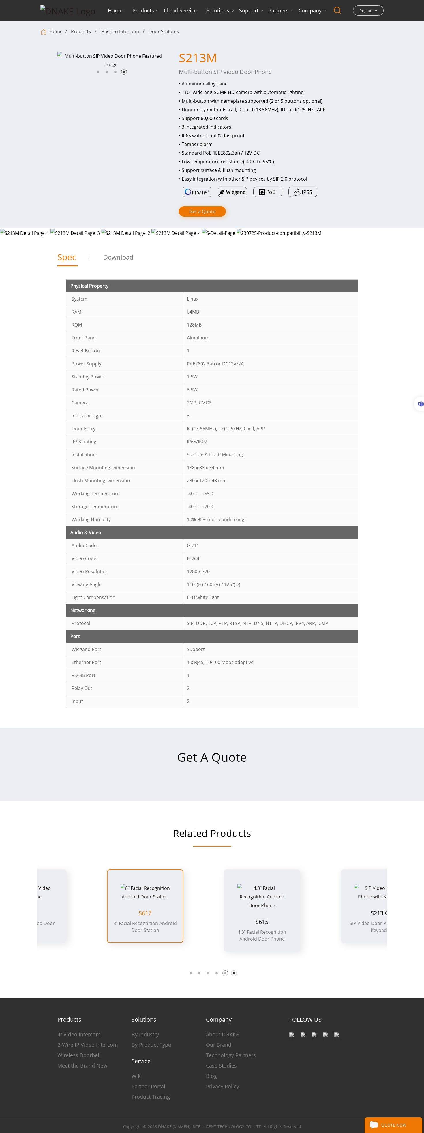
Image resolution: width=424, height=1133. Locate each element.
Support (248, 10)
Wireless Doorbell (79, 1055)
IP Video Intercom (119, 31)
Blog (211, 1075)
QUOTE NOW (393, 1125)
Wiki (137, 1075)
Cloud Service (180, 10)
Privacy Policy (222, 1086)
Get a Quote (202, 211)
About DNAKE (222, 1034)
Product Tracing (151, 1096)
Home (115, 10)
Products (143, 10)
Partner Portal (148, 1086)
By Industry (145, 1034)
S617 (95, 913)
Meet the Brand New (82, 1065)
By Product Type (151, 1044)
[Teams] (419, 404)
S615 (212, 922)
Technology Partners (231, 1055)
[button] (98, 72)
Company (310, 10)
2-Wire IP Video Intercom (87, 1044)
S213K (329, 913)
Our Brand (218, 1044)
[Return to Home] (44, 31)
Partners (278, 10)
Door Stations (164, 31)
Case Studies (221, 1065)
